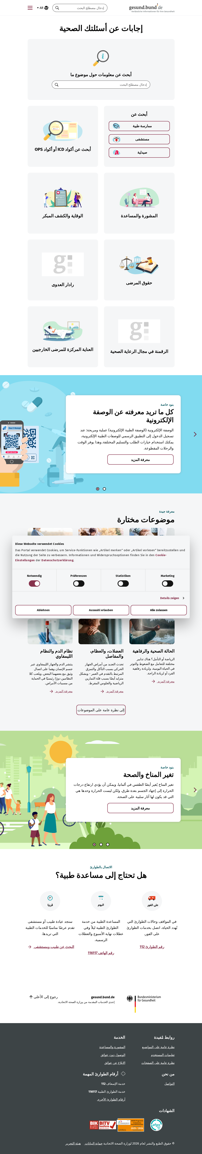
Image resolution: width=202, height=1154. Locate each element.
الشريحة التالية (195, 434)
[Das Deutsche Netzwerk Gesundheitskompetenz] (131, 1125)
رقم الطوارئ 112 (152, 947)
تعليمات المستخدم (163, 1055)
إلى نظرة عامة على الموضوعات (101, 710)
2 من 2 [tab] (104, 489)
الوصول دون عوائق (113, 1055)
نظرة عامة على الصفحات (158, 1063)
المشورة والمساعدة (112, 1047)
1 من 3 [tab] (94, 844)
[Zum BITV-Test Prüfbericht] (103, 1125)
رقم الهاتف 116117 (101, 953)
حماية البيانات (93, 1143)
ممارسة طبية (142, 126)
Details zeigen (169, 598)
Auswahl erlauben (101, 610)
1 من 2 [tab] (98, 489)
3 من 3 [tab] (108, 844)
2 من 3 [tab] (101, 844)
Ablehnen (43, 610)
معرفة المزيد (140, 460)
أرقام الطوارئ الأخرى (111, 1099)
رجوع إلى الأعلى (45, 997)
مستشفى (142, 139)
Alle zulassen (158, 610)
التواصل (169, 1084)
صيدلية (142, 152)
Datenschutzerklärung (57, 560)
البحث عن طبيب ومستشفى (53, 947)
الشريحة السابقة (7, 434)
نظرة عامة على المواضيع (158, 1047)
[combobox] (85, 8)
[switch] (78, 583)
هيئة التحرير (73, 1143)
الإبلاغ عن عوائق (114, 1063)
